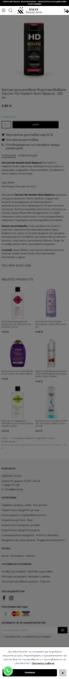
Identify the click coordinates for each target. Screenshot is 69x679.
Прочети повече (43, 663)
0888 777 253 (12, 668)
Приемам (30, 673)
